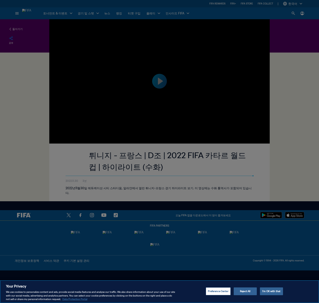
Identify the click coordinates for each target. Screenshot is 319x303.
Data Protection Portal (74, 299)
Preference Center (218, 291)
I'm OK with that (271, 291)
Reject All (245, 291)
